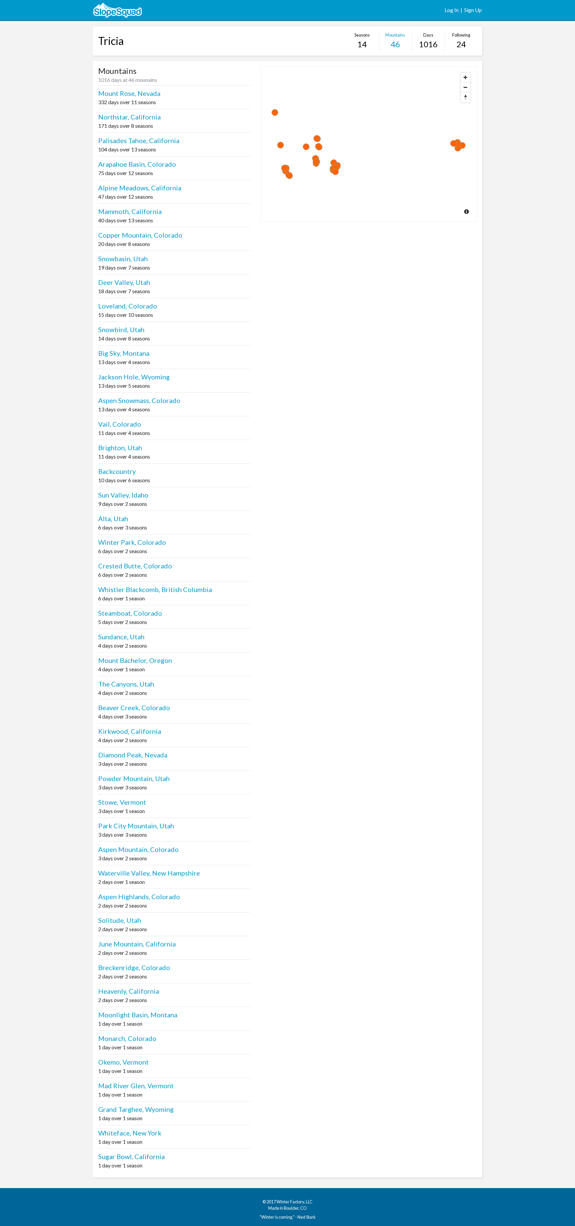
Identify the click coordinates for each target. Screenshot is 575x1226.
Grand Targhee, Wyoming (136, 1109)
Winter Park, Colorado (132, 542)
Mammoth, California (130, 211)
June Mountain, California (137, 944)
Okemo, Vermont (123, 1062)
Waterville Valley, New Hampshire (149, 873)
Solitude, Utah (119, 920)
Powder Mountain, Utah (134, 778)
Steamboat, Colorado (130, 613)
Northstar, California (129, 117)
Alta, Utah (113, 518)
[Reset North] (466, 97)
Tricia (111, 40)
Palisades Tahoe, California (138, 140)
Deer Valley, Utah (124, 282)
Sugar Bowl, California (131, 1156)
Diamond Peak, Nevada (132, 755)
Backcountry (117, 471)
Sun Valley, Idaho (123, 495)
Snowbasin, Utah (123, 259)
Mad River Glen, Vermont (136, 1086)
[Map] (368, 144)
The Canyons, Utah (126, 684)
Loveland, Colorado (127, 306)
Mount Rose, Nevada (129, 93)
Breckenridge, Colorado (134, 967)
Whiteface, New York (129, 1133)
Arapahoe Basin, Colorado (137, 164)
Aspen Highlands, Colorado (139, 897)
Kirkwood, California (129, 731)
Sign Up (473, 10)
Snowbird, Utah (121, 329)
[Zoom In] (466, 78)
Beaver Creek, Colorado (134, 708)
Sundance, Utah (121, 637)
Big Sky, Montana (123, 353)
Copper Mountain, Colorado (140, 235)
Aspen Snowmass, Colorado (139, 400)
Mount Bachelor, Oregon (135, 660)
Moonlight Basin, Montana (137, 1015)
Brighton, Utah (120, 448)
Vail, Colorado (119, 424)
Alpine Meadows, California (139, 188)
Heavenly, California (128, 991)
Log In (452, 10)
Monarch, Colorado (127, 1038)
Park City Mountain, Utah (136, 826)
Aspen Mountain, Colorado (138, 849)
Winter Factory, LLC (294, 1201)
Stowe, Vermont (122, 802)
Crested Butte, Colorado (135, 566)
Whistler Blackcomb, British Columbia (155, 589)
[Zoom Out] (466, 88)
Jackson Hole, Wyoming (134, 377)
